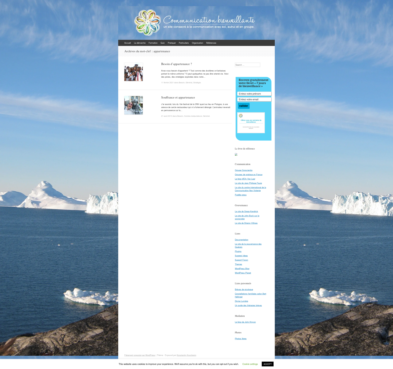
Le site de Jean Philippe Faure (248, 183)
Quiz (163, 42)
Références (211, 42)
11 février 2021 (167, 82)
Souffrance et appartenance (178, 97)
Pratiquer (172, 42)
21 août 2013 (166, 116)
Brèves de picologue (244, 289)
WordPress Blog (242, 268)
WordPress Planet (243, 272)
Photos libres (241, 338)
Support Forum (241, 259)
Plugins (238, 251)
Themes (238, 264)
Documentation (241, 239)
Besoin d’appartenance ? (176, 64)
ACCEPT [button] (268, 364)
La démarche (140, 42)
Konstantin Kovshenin (186, 355)
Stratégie (197, 82)
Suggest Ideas (241, 255)
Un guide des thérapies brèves (248, 305)
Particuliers (184, 42)
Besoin (182, 82)
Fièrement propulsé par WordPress (139, 355)
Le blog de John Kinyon (245, 321)
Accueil (127, 42)
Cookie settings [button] (250, 363)
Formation (153, 42)
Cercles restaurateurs (193, 116)
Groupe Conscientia (243, 170)
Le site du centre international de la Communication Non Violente (250, 189)
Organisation (197, 42)
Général (189, 82)
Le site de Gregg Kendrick (246, 211)
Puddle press (241, 194)
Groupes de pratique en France (248, 174)
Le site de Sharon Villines (246, 223)
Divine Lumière (241, 301)
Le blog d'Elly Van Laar (245, 178)
